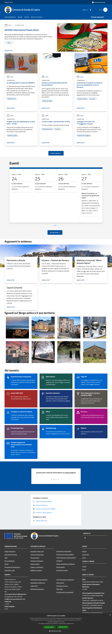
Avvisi (10, 25)
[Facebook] (90, 9)
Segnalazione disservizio (37, 583)
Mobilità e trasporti (36, 570)
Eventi (84, 570)
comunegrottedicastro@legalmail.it (15, 594)
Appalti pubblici (35, 564)
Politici (7, 564)
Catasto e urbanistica (36, 567)
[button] (55, 631)
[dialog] (56, 623)
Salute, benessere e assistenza (65, 564)
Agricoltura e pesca (62, 570)
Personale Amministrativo (12, 567)
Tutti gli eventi (54, 232)
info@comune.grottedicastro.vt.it (15, 599)
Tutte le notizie (55, 153)
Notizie (84, 551)
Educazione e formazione (63, 551)
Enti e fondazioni (10, 561)
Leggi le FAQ (34, 586)
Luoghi (84, 566)
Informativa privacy (62, 586)
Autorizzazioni (60, 567)
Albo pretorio (60, 583)
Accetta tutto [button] (49, 627)
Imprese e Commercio (36, 561)
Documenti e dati (10, 570)
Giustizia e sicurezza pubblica (65, 554)
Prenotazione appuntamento (38, 580)
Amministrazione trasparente (65, 580)
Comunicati (85, 555)
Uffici (6, 558)
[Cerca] (105, 10)
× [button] (110, 615)
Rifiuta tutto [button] (63, 627)
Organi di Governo (10, 551)
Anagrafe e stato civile (37, 551)
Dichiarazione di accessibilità (64, 592)
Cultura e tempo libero (37, 555)
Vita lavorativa (34, 558)
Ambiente (59, 561)
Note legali (59, 589)
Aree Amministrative (11, 555)
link (73, 623)
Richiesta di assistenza (37, 589)
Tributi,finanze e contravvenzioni (66, 558)
